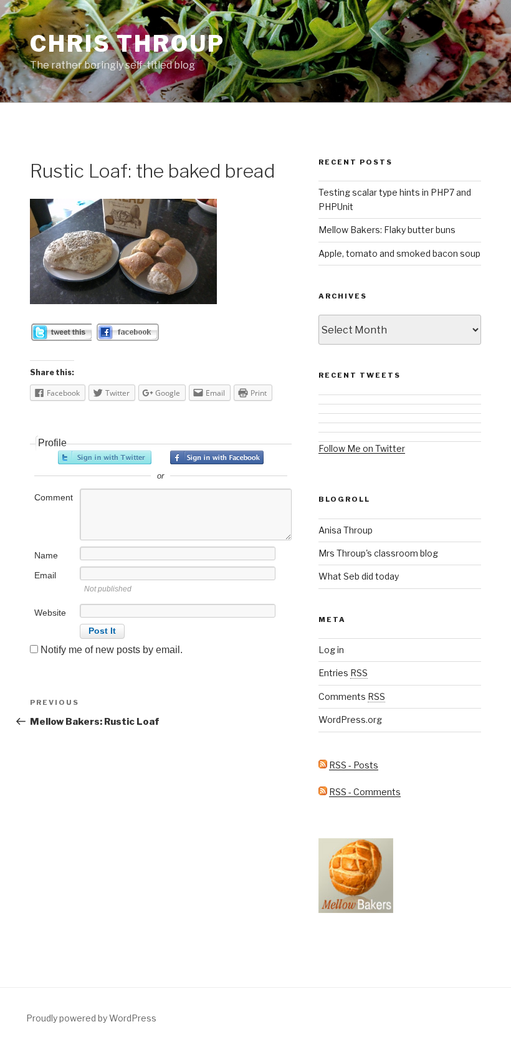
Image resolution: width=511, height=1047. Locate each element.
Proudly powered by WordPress (91, 1018)
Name (46, 555)
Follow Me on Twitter (361, 448)
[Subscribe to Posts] (322, 765)
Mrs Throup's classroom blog (378, 553)
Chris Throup (127, 43)
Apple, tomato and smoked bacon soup (399, 253)
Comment (53, 497)
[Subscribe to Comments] (322, 791)
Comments (351, 696)
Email (45, 575)
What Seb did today (358, 576)
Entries (343, 672)
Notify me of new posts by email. (112, 649)
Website (50, 613)
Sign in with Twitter (104, 457)
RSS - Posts (353, 765)
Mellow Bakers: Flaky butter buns (387, 229)
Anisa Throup (345, 530)
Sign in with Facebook (217, 457)
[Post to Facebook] (127, 337)
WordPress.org (350, 719)
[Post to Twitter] (61, 337)
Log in (331, 649)
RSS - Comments (365, 791)
